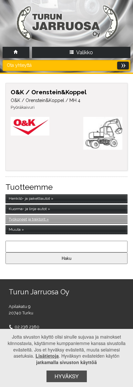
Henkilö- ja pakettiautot (29, 198)
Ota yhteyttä (19, 65)
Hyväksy (67, 376)
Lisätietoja (47, 355)
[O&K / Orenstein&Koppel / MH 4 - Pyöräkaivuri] (102, 133)
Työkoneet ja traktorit (27, 219)
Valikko (84, 52)
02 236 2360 (27, 326)
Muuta (15, 229)
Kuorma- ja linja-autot (28, 209)
